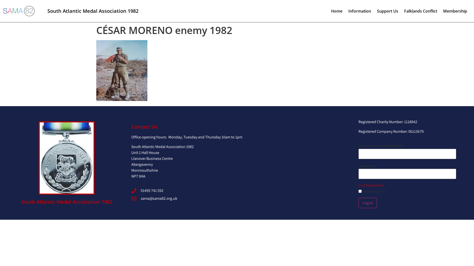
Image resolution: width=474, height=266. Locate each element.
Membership (455, 11)
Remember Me (374, 192)
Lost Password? (371, 185)
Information (359, 11)
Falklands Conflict (420, 11)
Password (366, 166)
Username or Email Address (380, 146)
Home (336, 11)
